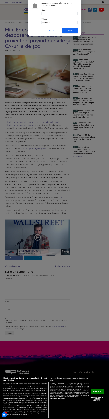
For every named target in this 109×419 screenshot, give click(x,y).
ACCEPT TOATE (97, 391)
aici (28, 405)
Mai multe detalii (40, 390)
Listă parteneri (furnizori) (57, 398)
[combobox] (46, 22)
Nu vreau (52, 30)
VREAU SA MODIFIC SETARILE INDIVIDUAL (96, 398)
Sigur (70, 30)
